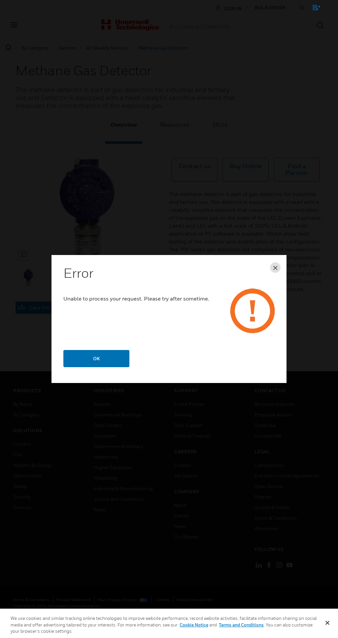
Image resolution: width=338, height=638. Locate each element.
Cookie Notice (194, 624)
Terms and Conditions (241, 624)
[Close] (327, 623)
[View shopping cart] (313, 8)
